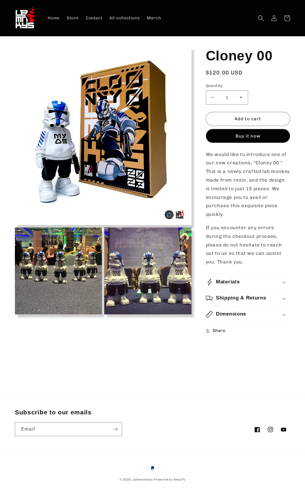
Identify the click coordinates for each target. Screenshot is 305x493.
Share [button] (219, 330)
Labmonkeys (143, 479)
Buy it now (248, 136)
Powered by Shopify (170, 479)
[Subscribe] (115, 429)
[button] (260, 18)
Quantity (214, 85)
